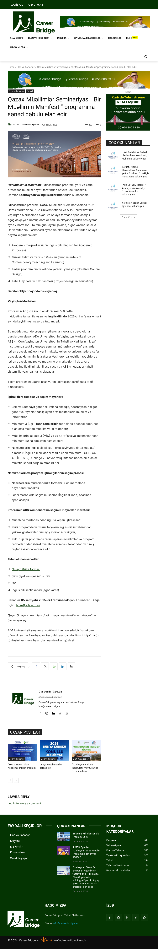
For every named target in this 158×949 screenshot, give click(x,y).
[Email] (71, 666)
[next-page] (16, 780)
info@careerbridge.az (65, 923)
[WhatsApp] (54, 666)
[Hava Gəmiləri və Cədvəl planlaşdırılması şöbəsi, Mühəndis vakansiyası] (112, 155)
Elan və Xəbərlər (25, 67)
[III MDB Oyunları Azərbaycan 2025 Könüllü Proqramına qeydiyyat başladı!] (63, 850)
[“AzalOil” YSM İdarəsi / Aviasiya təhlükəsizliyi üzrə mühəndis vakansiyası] (112, 188)
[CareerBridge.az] (10, 125)
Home (11, 67)
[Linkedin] (62, 666)
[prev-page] (10, 780)
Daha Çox (127, 217)
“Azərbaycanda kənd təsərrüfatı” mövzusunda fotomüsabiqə (85, 768)
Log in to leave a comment (24, 803)
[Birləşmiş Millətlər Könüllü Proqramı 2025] (63, 836)
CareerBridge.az (30, 124)
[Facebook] (36, 666)
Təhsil (30, 91)
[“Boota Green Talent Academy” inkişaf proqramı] (22, 750)
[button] (145, 56)
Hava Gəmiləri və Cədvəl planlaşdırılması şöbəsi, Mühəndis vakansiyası (134, 155)
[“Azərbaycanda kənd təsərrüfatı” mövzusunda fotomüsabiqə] (86, 750)
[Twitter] (45, 666)
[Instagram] (46, 712)
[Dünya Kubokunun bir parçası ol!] (54, 750)
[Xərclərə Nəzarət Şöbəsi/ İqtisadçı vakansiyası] (112, 206)
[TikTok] (60, 712)
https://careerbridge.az (50, 697)
